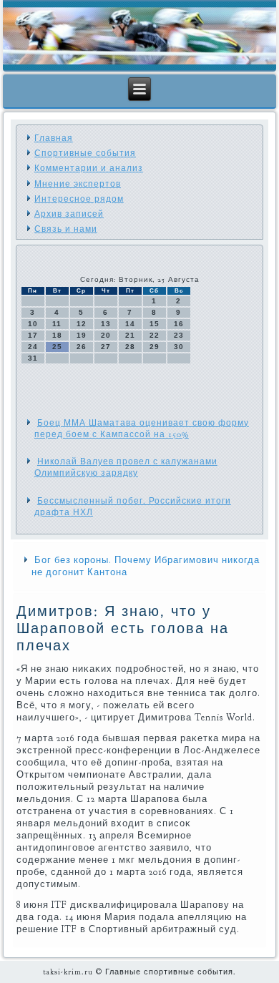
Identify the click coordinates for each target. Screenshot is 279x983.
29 (155, 347)
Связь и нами (65, 229)
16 (179, 324)
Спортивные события (85, 153)
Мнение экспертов (77, 184)
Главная (53, 138)
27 (106, 347)
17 (33, 335)
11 (57, 324)
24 (33, 347)
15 (155, 324)
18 (57, 335)
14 (130, 324)
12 (82, 324)
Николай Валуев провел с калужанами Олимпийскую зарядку (125, 467)
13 (106, 324)
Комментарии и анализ (88, 168)
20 (106, 335)
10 (33, 324)
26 (82, 347)
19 (82, 335)
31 (33, 358)
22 (155, 335)
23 (179, 335)
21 (130, 335)
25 (57, 347)
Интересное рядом (79, 199)
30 (179, 347)
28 (130, 347)
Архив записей (69, 214)
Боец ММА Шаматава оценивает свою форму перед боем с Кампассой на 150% (141, 428)
